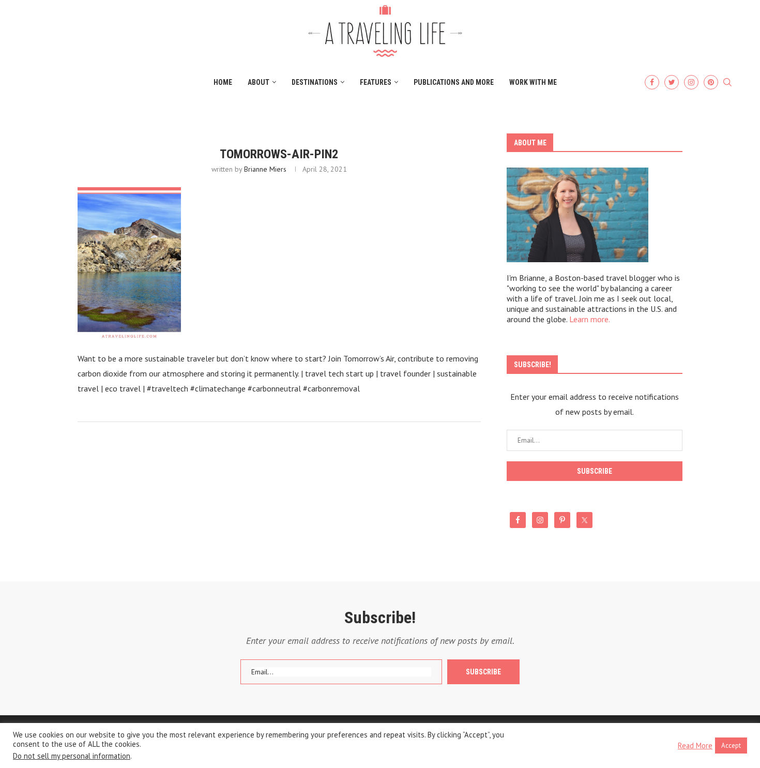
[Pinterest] (711, 82)
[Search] (727, 82)
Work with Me (533, 82)
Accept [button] (731, 745)
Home (223, 82)
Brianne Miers (265, 169)
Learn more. (589, 319)
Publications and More (454, 82)
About (258, 82)
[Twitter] (671, 82)
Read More (695, 745)
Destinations (315, 82)
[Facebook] (652, 82)
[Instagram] (691, 82)
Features (375, 82)
